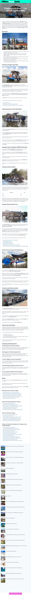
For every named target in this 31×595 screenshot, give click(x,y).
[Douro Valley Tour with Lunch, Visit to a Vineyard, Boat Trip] (3, 580)
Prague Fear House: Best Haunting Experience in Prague (11, 418)
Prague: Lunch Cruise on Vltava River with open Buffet (11, 397)
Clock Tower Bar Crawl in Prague (8, 242)
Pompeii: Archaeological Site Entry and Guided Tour (14, 573)
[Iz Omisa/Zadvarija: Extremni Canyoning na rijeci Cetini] (3, 481)
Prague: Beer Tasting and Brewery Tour (9, 403)
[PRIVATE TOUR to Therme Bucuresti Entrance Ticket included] (3, 542)
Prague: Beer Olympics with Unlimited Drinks (9, 408)
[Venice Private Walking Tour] (3, 470)
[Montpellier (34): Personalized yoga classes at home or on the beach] (3, 547)
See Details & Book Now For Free (15, 593)
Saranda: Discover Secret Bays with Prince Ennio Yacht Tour (15, 446)
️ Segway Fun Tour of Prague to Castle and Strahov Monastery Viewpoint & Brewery (15, 246)
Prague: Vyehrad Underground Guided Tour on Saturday (11, 429)
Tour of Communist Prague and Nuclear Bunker (10, 414)
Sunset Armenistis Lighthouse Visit (11, 551)
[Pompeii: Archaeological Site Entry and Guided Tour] (3, 575)
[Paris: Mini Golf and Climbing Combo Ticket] (3, 564)
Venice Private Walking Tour (10, 468)
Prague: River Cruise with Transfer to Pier (9, 398)
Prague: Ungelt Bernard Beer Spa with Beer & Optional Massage (12, 409)
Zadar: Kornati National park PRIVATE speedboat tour (14, 567)
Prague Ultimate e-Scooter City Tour (8, 415)
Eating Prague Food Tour (6, 102)
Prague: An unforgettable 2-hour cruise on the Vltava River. (12, 394)
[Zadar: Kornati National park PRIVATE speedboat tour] (3, 569)
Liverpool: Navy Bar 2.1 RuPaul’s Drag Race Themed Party (14, 451)
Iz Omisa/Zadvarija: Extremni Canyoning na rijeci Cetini (14, 479)
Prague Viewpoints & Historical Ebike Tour (9, 433)
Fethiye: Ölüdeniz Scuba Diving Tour (11, 523)
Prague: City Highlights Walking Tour (8, 435)
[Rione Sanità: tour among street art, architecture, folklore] (3, 464)
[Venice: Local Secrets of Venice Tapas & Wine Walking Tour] (3, 459)
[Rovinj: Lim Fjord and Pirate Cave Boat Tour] (3, 531)
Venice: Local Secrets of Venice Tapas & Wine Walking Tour (15, 457)
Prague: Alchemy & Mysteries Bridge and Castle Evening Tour (12, 419)
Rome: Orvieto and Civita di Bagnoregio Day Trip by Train (14, 512)
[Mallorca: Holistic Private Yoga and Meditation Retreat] (3, 492)
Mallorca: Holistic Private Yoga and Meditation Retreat (14, 490)
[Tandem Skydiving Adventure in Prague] (3, 475)
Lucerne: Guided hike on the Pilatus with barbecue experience (15, 534)
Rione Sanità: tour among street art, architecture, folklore (14, 462)
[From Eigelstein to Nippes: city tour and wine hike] (3, 558)
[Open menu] (29, 1)
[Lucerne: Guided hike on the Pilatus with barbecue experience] (3, 536)
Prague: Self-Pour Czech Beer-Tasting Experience (10, 404)
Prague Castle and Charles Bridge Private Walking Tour (11, 436)
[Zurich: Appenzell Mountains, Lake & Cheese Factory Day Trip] (3, 508)
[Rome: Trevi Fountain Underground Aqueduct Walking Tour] (3, 503)
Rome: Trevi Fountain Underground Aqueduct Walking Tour (15, 501)
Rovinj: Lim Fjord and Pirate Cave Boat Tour (12, 529)
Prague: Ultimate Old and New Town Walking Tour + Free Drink (12, 440)
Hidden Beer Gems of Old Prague (8, 243)
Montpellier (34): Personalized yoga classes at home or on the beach (16, 545)
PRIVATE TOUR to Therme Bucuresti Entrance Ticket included (15, 540)
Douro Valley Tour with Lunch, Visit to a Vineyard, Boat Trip (15, 578)
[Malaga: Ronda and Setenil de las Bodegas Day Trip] (3, 486)
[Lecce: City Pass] (3, 497)
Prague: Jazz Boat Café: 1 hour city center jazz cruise (11, 392)
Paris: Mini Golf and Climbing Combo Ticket (12, 562)
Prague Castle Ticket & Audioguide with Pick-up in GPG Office (12, 434)
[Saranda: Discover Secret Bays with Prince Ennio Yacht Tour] (3, 448)
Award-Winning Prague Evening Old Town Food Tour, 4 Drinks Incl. (13, 105)
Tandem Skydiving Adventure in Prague (9, 427)
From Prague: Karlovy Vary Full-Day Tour (9, 430)
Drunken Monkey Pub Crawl (7, 241)
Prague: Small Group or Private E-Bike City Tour (10, 439)
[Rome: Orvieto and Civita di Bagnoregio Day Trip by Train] (3, 514)
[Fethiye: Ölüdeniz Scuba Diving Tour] (3, 525)
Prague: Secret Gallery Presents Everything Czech (10, 428)
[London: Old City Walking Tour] (3, 520)
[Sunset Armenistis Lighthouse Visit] (3, 553)
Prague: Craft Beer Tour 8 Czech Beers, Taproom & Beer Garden (12, 405)
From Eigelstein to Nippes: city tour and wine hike (13, 556)
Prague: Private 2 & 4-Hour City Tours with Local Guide (11, 420)
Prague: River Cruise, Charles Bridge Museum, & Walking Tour (12, 393)
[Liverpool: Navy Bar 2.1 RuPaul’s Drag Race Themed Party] (3, 453)
